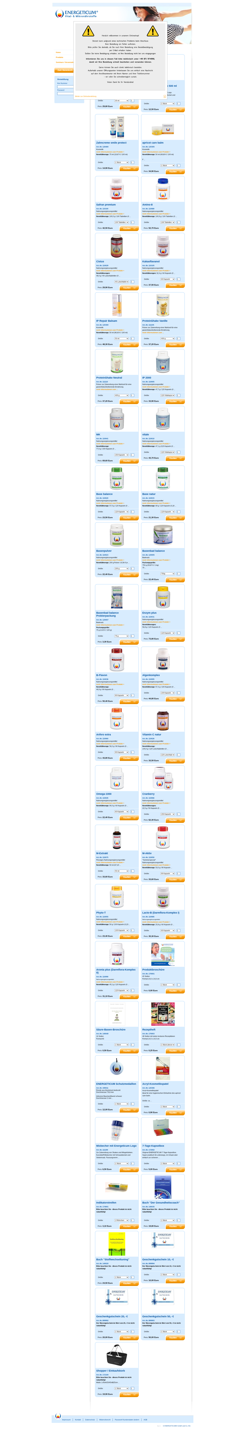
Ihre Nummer (62, 83)
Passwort (60, 90)
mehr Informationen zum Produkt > (110, 152)
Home (58, 52)
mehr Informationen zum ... (153, 333)
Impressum (66, 1420)
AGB (145, 1420)
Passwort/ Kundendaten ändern (127, 1420)
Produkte (59, 57)
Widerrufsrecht (104, 1420)
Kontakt (78, 1420)
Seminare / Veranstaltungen (67, 62)
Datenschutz (90, 1420)
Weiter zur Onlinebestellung (85, 96)
